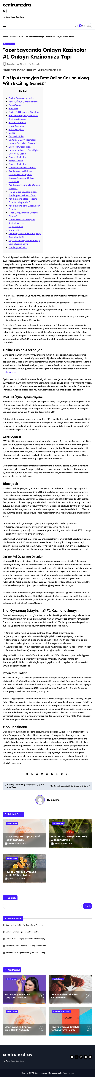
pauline (55, 799)
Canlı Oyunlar (15, 105)
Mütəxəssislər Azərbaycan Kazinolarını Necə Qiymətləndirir (22, 223)
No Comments (34, 64)
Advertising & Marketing (61, 1011)
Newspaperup (54, 1073)
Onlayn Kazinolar (17, 157)
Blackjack (13, 108)
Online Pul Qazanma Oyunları (24, 112)
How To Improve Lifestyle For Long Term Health (26, 945)
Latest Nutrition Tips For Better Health (22, 932)
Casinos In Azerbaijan (20, 146)
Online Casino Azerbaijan (21, 98)
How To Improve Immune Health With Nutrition (20, 873)
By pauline (11, 64)
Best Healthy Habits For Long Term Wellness (24, 925)
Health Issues (11, 979)
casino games (9, 372)
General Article (9, 44)
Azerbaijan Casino (18, 247)
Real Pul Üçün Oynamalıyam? (23, 101)
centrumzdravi (18, 1054)
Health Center (58, 979)
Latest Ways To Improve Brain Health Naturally (23, 838)
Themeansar (68, 1073)
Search (12, 897)
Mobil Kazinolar (16, 125)
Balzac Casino (16, 160)
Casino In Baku (16, 136)
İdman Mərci (15, 229)
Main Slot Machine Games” (22, 167)
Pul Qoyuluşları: (16, 129)
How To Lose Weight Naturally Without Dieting (69, 838)
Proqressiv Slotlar (17, 122)
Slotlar (12, 132)
